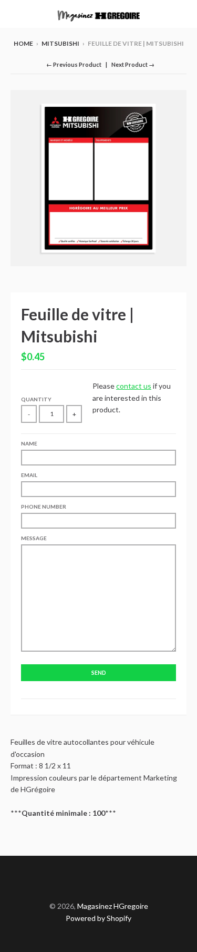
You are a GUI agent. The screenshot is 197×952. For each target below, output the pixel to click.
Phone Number (43, 506)
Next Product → (132, 64)
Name (29, 443)
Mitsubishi (60, 43)
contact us (133, 385)
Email (29, 475)
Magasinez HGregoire (112, 906)
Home (23, 43)
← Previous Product (73, 64)
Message (34, 538)
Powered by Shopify (98, 918)
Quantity (36, 399)
